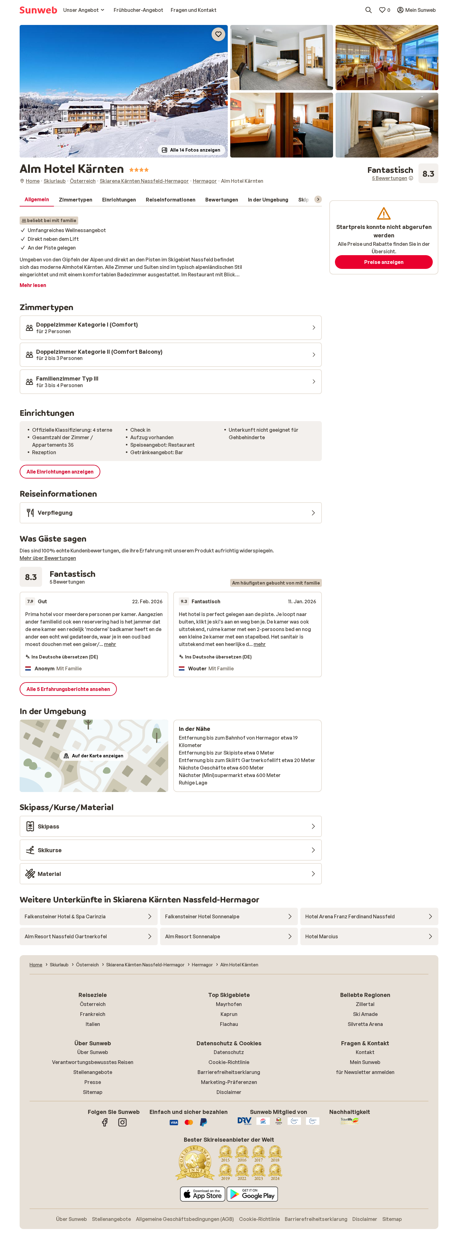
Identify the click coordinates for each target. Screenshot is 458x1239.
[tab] (37, 199)
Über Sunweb (92, 1052)
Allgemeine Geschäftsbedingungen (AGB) (185, 1219)
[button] (124, 91)
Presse (92, 1082)
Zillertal (365, 1004)
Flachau (229, 1024)
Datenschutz (229, 1052)
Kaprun (229, 1014)
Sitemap (93, 1092)
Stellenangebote (92, 1072)
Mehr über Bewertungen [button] (48, 558)
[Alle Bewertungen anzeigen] (402, 173)
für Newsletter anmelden (365, 1072)
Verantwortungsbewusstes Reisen (92, 1062)
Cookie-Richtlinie (228, 1062)
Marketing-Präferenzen (229, 1082)
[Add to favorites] (218, 34)
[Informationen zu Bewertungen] (411, 178)
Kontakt (365, 1052)
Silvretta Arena (365, 1024)
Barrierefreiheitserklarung (229, 1072)
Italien (93, 1024)
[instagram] (122, 1125)
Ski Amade (365, 1014)
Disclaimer (229, 1092)
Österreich (93, 1004)
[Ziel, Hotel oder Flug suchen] (368, 10)
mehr (110, 644)
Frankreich (92, 1014)
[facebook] (105, 1125)
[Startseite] (38, 10)
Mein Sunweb (365, 1062)
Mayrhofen (229, 1004)
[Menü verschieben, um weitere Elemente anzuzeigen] (318, 199)
